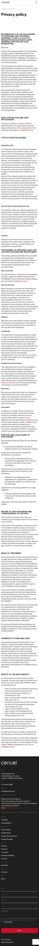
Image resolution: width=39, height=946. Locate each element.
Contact (4, 859)
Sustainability (6, 823)
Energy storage (7, 839)
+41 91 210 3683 (7, 784)
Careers (4, 846)
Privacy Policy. (8, 922)
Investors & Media (7, 855)
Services (4, 869)
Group (3, 817)
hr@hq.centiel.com (7, 383)
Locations (5, 852)
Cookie (3, 942)
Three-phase (6, 830)
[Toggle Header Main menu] (19, 2)
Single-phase (6, 833)
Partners (4, 849)
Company (4, 820)
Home (4, 9)
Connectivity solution (9, 836)
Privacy (8, 942)
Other (3, 843)
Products (4, 826)
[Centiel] (6, 2)
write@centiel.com (26, 130)
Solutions (4, 862)
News (3, 876)
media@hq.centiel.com (14, 808)
